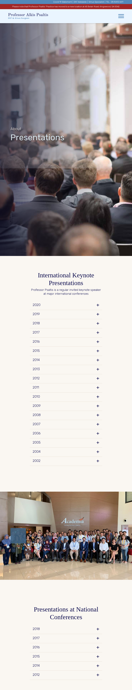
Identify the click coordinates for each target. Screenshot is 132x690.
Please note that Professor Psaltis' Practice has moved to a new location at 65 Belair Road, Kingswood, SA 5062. (66, 6)
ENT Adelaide (80, 2)
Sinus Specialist (96, 2)
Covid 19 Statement (62, 2)
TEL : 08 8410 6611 (114, 2)
